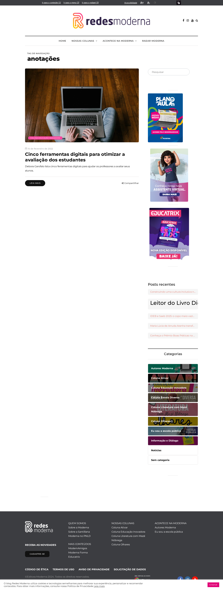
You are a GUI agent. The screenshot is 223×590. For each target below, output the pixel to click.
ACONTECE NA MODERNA (118, 40)
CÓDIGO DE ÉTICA (36, 569)
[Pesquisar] (185, 72)
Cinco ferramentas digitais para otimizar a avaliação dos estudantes (75, 157)
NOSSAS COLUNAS (83, 40)
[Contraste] (155, 2)
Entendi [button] (213, 584)
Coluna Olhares (121, 544)
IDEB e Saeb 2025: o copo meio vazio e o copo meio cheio (174, 316)
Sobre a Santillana (79, 531)
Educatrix (74, 556)
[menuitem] (51, 2)
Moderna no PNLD (79, 536)
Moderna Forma (78, 552)
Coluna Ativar (120, 527)
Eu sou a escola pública (169, 531)
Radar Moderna (153, 40)
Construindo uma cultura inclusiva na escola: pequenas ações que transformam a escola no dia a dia (174, 291)
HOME (62, 40)
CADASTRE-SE (37, 554)
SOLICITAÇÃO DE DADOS (130, 569)
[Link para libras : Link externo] (178, 2)
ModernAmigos (77, 548)
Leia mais (35, 183)
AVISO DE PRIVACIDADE (94, 569)
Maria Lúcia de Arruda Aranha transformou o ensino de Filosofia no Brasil (174, 325)
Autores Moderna (165, 527)
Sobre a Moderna (78, 527)
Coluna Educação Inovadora (45, 138)
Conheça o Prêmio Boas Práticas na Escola (174, 335)
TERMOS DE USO (63, 569)
